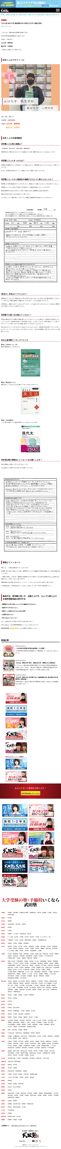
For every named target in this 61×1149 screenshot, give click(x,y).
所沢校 (25, 946)
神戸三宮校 (16, 1050)
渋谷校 (21, 967)
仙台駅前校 (11, 924)
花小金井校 (23, 978)
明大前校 (56, 965)
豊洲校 (46, 973)
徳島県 (3, 1080)
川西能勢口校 (46, 1053)
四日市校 (14, 1029)
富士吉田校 (16, 1007)
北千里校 (37, 1047)
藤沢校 (28, 981)
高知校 (10, 1090)
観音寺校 (21, 1083)
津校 (9, 1029)
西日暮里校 (38, 971)
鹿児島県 (3, 1116)
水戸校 (16, 936)
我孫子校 (29, 958)
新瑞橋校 (46, 1024)
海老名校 (48, 987)
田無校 (10, 969)
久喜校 (27, 948)
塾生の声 (4, 20)
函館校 (44, 912)
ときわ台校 (53, 973)
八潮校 (39, 950)
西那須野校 (28, 940)
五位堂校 (32, 1058)
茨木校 (27, 1043)
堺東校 (27, 1041)
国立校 (35, 975)
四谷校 (21, 963)
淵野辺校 (22, 989)
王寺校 (18, 1058)
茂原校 (35, 955)
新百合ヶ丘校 (41, 987)
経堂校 (17, 975)
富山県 (3, 998)
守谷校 (37, 936)
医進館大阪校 (45, 1045)
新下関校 (15, 1077)
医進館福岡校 (47, 1093)
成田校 (10, 955)
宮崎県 (3, 1113)
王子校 (35, 973)
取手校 (32, 936)
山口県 (3, 1077)
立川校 (37, 961)
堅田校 (38, 1033)
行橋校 (27, 1095)
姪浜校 (16, 1095)
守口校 (10, 1045)
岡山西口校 (11, 1071)
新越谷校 (31, 946)
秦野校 (54, 985)
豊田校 (23, 1022)
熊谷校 (10, 946)
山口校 (10, 1077)
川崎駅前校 (54, 989)
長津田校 (55, 987)
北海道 (3, 912)
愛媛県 (3, 1087)
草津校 (33, 1033)
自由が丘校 (25, 965)
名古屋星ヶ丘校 (52, 1020)
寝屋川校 (48, 1041)
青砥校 (18, 973)
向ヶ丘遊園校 (47, 983)
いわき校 (15, 933)
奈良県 (3, 1058)
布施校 (33, 1045)
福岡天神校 (11, 1093)
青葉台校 (15, 983)
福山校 (15, 1074)
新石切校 (24, 1047)
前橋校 (20, 943)
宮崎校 (10, 1113)
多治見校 (21, 1014)
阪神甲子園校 (24, 1053)
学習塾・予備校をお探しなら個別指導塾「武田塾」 (30, 1146)
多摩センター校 (17, 969)
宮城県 (3, 924)
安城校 (18, 1024)
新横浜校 (33, 981)
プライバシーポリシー (33, 1144)
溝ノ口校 (10, 985)
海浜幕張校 (29, 955)
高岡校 (15, 998)
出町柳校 (56, 1036)
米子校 (15, 1064)
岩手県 (3, 921)
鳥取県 (3, 1064)
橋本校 (21, 983)
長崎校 (10, 1103)
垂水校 (15, 1055)
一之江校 (29, 973)
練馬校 (46, 963)
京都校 (10, 1036)
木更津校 (22, 955)
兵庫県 (3, 1051)
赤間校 (39, 1095)
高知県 (3, 1090)
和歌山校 (10, 1061)
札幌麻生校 (33, 912)
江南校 (41, 1024)
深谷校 (37, 948)
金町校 (51, 963)
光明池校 (31, 1047)
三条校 (25, 994)
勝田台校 (45, 953)
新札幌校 (15, 912)
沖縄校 (15, 1119)
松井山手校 (24, 1036)
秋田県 (3, 927)
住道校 (10, 1043)
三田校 (17, 1053)
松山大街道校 (16, 1086)
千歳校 (49, 912)
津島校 (15, 1026)
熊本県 (3, 1107)
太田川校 (22, 1020)
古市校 (38, 1045)
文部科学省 (33, 1125)
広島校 (10, 1074)
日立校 (27, 936)
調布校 (31, 965)
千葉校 (32, 953)
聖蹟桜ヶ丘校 (40, 967)
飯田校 (28, 1010)
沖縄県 (3, 1119)
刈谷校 (44, 1020)
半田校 (33, 1022)
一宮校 (28, 1022)
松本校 (10, 1010)
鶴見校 (48, 985)
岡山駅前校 (19, 1071)
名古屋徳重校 (11, 1024)
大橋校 (21, 1095)
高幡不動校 (21, 971)
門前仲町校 (20, 961)
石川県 (3, 1001)
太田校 (15, 943)
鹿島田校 (10, 989)
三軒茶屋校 (33, 963)
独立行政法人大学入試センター (20, 1125)
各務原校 (27, 1014)
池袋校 (26, 961)
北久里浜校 (33, 987)
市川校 (10, 953)
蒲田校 (24, 973)
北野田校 (18, 1047)
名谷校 (32, 1055)
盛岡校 (10, 921)
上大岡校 (22, 985)
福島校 (10, 933)
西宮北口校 (24, 1050)
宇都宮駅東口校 (42, 940)
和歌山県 (3, 1061)
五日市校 (26, 1074)
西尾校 (24, 1024)
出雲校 (15, 1067)
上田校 (23, 1010)
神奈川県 (3, 981)
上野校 (33, 967)
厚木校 (10, 981)
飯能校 (42, 948)
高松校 (10, 1083)
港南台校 (27, 983)
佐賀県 (3, 1100)
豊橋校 (10, 1022)
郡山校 (29, 933)
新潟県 (3, 995)
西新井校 (41, 975)
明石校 (30, 1050)
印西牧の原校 (11, 958)
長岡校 (20, 994)
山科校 (39, 1036)
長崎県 (3, 1104)
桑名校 (25, 1029)
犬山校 (10, 1026)
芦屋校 (41, 1050)
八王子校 (15, 963)
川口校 (20, 946)
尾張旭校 (35, 1024)
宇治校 (10, 1038)
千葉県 (3, 954)
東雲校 (47, 975)
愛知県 (3, 1020)
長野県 (3, 1011)
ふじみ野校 (11, 950)
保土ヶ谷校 (46, 989)
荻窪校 (27, 963)
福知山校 (25, 1038)
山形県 (3, 930)
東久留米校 (11, 975)
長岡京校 (50, 1036)
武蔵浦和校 (33, 950)
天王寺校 (21, 1041)
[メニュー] (57, 10)
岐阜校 (10, 1014)
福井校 (10, 1004)
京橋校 (20, 1045)
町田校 (31, 961)
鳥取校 (10, 1064)
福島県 (3, 934)
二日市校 (55, 1093)
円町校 (44, 1036)
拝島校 (33, 969)
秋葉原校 (44, 971)
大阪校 (10, 1041)
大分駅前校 (11, 1110)
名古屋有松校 (22, 1026)
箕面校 (44, 1043)
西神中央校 (33, 1053)
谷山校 (18, 1116)
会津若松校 (23, 933)
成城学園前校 (11, 965)
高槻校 (37, 1041)
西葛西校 (55, 961)
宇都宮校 (10, 940)
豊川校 (52, 1024)
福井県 (3, 1004)
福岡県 (3, 1093)
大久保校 (21, 1055)
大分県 (3, 1110)
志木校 (49, 946)
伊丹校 (35, 1050)
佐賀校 (10, 1100)
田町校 (10, 963)
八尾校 (21, 1043)
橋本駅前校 (17, 1061)
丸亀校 (15, 1083)
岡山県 (3, 1071)
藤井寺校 (44, 1047)
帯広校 (55, 912)
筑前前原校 (11, 1097)
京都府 (3, 1036)
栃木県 (3, 940)
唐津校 (15, 1100)
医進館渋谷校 (11, 973)
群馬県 (3, 943)
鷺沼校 (34, 989)
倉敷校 (25, 1071)
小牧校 (45, 1022)
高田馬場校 (43, 961)
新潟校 (10, 994)
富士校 (31, 1017)
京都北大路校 (32, 1036)
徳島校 (10, 1080)
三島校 (36, 1017)
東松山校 (48, 948)
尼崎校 (27, 1055)
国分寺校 (10, 967)
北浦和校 (21, 948)
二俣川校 (36, 985)
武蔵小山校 (48, 967)
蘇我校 (35, 958)
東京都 (3, 961)
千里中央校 (33, 1043)
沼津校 (20, 1017)
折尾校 (50, 1095)
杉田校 (39, 989)
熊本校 (10, 1107)
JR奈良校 (38, 1058)
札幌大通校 (11, 914)
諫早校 (24, 1103)
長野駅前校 (16, 1010)
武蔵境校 (29, 975)
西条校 (20, 1074)
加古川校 (52, 1050)
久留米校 (29, 1093)
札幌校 (10, 912)
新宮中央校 (33, 1095)
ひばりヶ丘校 (29, 971)
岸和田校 (15, 1043)
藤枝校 (25, 1017)
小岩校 (16, 967)
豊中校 (42, 1041)
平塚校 (46, 981)
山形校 (10, 930)
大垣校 (15, 1014)
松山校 (10, 1086)
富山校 (10, 998)
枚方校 (32, 1041)
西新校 (41, 1093)
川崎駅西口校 (16, 991)
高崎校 (10, 943)
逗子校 (26, 987)
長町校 (24, 924)
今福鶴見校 (27, 1045)
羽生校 (21, 950)
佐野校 (34, 940)
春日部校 (43, 946)
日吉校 (41, 983)
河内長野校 (55, 1043)
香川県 (3, 1083)
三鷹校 (50, 971)
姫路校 (10, 1050)
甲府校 (10, 1007)
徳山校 (27, 1077)
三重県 (3, 1030)
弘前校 (10, 917)
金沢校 (10, 1001)
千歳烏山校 (26, 969)
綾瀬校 (41, 973)
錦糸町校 (40, 963)
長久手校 (50, 1022)
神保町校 (27, 967)
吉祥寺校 (50, 965)
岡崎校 (16, 1020)
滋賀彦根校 (26, 1033)
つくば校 (10, 936)
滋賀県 (3, 1033)
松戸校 (51, 953)
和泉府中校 (11, 1047)
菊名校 (10, 991)
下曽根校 (56, 1095)
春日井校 (28, 1020)
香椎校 (35, 1093)
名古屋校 (10, 1020)
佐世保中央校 (16, 1103)
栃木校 (21, 940)
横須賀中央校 (53, 981)
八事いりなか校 (37, 1020)
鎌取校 (24, 958)
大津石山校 (11, 1033)
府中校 (38, 969)
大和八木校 (46, 1058)
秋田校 (10, 927)
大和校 (10, 983)
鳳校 (39, 1043)
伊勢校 (20, 1029)
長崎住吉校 (30, 1103)
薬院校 (45, 1095)
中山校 (55, 983)
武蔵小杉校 (34, 983)
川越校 (37, 946)
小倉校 (17, 1093)
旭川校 (39, 912)
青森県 (3, 918)
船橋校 (56, 953)
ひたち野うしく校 (45, 936)
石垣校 (20, 1119)
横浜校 (15, 981)
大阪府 (3, 1041)
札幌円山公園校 (24, 912)
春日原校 (10, 1095)
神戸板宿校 (11, 1053)
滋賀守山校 (19, 1033)
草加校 (15, 948)
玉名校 (24, 1107)
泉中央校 (18, 924)
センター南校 (11, 987)
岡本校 (53, 1053)
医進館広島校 (33, 1074)
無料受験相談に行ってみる (30, 793)
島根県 (3, 1068)
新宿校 (49, 961)
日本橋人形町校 (12, 971)
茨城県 (3, 937)
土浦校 (21, 936)
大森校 (43, 969)
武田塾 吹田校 (14, 628)
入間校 (32, 948)
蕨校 (17, 950)
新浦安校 (15, 953)
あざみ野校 (22, 981)
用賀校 (48, 969)
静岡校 (10, 1017)
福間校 (17, 1097)
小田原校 (40, 981)
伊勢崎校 (26, 943)
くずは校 (53, 1045)
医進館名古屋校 (31, 1026)
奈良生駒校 (25, 1058)
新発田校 (31, 994)
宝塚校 (46, 1050)
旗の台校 (56, 971)
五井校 (18, 958)
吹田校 (49, 1043)
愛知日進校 (16, 1022)
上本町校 (55, 1041)
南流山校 (15, 955)
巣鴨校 (56, 963)
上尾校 (10, 948)
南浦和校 (55, 946)
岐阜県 (3, 1014)
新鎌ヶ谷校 (38, 953)
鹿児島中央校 (11, 1116)
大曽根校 (39, 1022)
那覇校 (10, 1119)
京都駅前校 (16, 1036)
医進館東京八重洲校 (13, 978)
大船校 (16, 989)
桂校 (20, 1038)
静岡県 (3, 1017)
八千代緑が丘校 (48, 955)
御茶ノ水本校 (11, 961)
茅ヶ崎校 (28, 989)
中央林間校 (20, 987)
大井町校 (37, 965)
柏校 (21, 953)
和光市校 (55, 948)
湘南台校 (42, 985)
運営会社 (24, 1144)
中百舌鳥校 (51, 1047)
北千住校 (44, 965)
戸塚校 (16, 985)
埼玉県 (3, 946)
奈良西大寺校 (11, 1058)
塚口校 (10, 1055)
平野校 (15, 1041)
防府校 (32, 1077)
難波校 (15, 1045)
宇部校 (21, 1077)
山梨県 (3, 1007)
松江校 (10, 1067)
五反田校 (23, 975)
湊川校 (39, 1053)
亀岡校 (15, 1038)
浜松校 (15, 1017)
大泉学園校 (56, 967)
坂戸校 (27, 950)
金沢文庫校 (29, 985)
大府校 (29, 1024)
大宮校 (15, 946)
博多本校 (23, 1093)
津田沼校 (26, 953)
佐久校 (33, 1010)
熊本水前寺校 (16, 1107)
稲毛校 (41, 955)
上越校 (15, 994)
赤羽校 (18, 965)
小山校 (16, 940)
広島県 (3, 1074)
